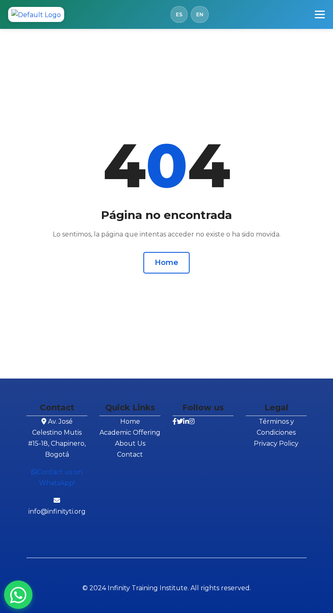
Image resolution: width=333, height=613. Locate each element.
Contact (130, 454)
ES (179, 14)
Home (166, 262)
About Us (130, 443)
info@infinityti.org (57, 511)
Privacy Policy (276, 443)
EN (199, 14)
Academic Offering (129, 432)
